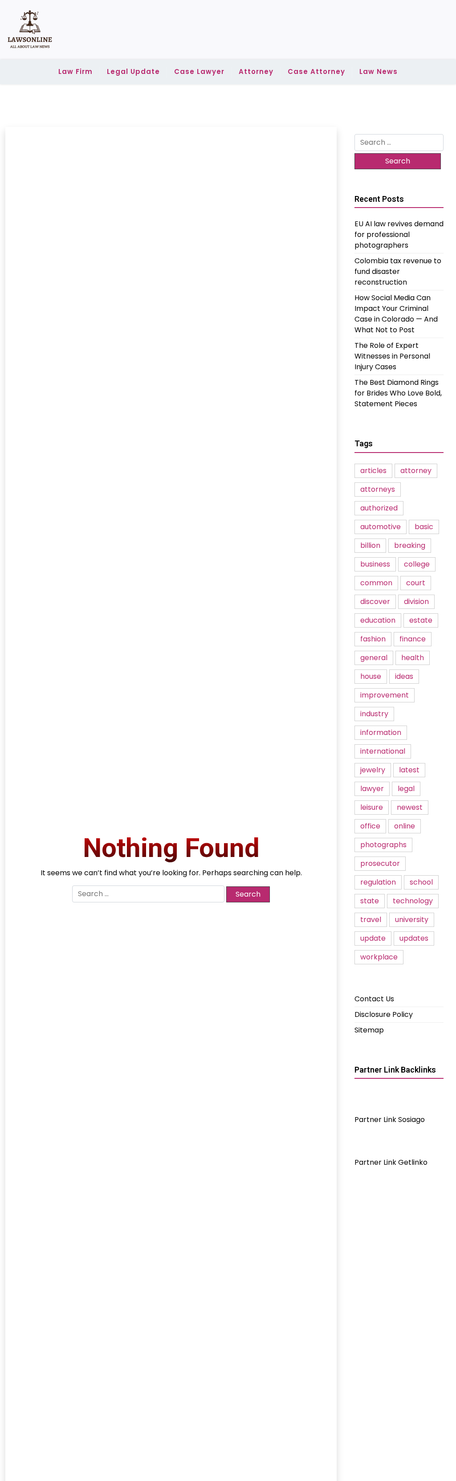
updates (413, 938)
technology (413, 901)
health (412, 658)
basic (424, 527)
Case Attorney (316, 71)
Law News (378, 71)
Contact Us (374, 999)
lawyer (372, 788)
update (373, 938)
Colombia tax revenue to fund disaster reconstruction (397, 271)
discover (375, 601)
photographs (383, 845)
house (370, 676)
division (416, 601)
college (417, 564)
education (377, 620)
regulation (378, 882)
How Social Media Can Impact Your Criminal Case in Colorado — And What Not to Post (396, 314)
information (380, 732)
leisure (371, 807)
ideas (404, 676)
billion (370, 545)
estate (420, 620)
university (411, 919)
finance (412, 639)
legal (406, 788)
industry (374, 714)
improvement (384, 695)
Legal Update (133, 71)
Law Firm (75, 71)
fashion (373, 639)
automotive (380, 527)
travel (370, 919)
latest (409, 770)
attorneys (377, 489)
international (382, 751)
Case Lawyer (199, 71)
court (415, 583)
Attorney (256, 71)
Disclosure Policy (383, 1014)
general (373, 658)
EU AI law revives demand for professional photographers (399, 234)
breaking (409, 545)
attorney (416, 470)
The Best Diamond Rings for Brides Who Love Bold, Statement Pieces (398, 393)
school (421, 882)
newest (410, 807)
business (375, 564)
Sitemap (369, 1030)
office (370, 826)
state (369, 901)
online (404, 826)
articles (373, 470)
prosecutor (380, 863)
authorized (379, 508)
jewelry (372, 770)
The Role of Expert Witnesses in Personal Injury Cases (392, 356)
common (376, 583)
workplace (379, 957)
